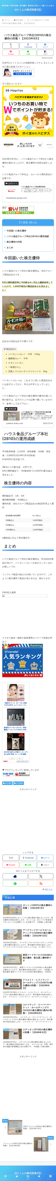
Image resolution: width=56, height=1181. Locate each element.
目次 (25, 222)
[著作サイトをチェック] (15, 876)
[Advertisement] (28, 819)
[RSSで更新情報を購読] (41, 883)
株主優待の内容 (14, 241)
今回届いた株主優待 (16, 230)
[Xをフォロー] (41, 876)
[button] (45, 53)
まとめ (10, 247)
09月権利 (19, 783)
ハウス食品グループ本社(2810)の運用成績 (28, 236)
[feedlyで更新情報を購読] (15, 883)
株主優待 (8, 783)
